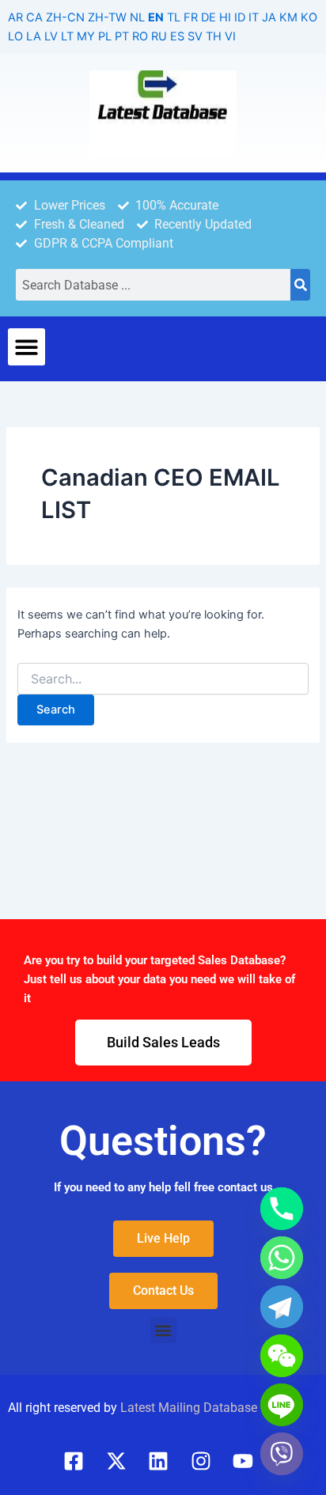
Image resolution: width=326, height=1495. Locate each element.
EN (156, 17)
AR (15, 17)
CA (34, 17)
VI (230, 36)
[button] (26, 346)
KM (288, 17)
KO (309, 17)
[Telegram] (281, 1306)
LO (15, 36)
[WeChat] (281, 1355)
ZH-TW (107, 17)
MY (86, 36)
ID (239, 17)
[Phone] (281, 1208)
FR (191, 17)
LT (67, 36)
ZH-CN (65, 17)
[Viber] (281, 1454)
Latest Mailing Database (188, 1407)
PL (105, 36)
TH (214, 36)
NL (137, 17)
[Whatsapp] (281, 1257)
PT (122, 36)
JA (269, 17)
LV (51, 36)
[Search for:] (162, 679)
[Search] (300, 285)
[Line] (281, 1404)
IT (253, 17)
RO (140, 36)
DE (208, 17)
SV (195, 36)
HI (225, 17)
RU (159, 36)
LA (33, 36)
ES (177, 36)
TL (173, 17)
